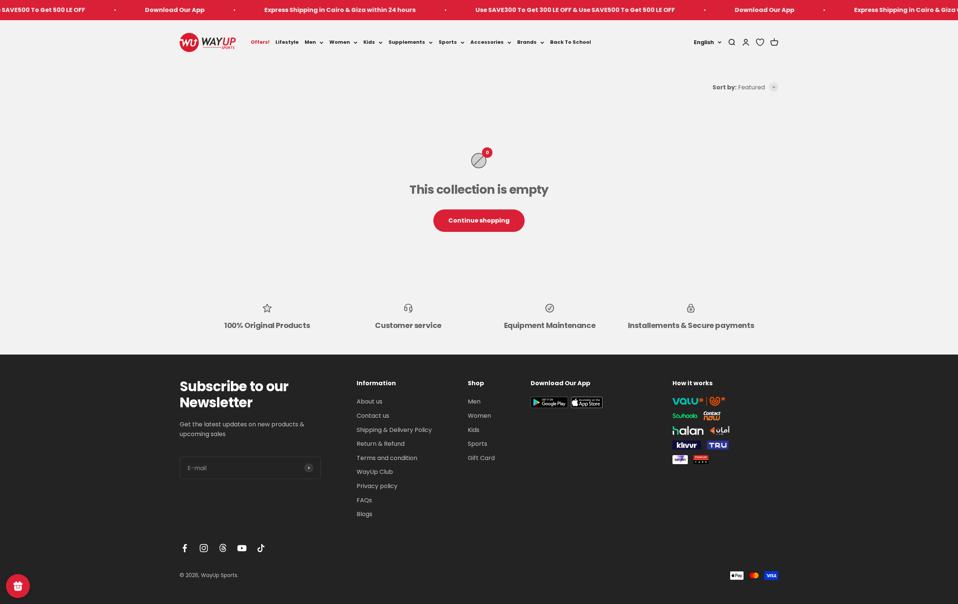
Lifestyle (287, 42)
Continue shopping (479, 220)
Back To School (570, 42)
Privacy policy (377, 486)
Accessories (487, 42)
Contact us (373, 415)
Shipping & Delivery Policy (394, 430)
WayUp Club (375, 471)
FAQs (364, 500)
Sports (448, 42)
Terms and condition (387, 458)
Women (339, 42)
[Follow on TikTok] (261, 548)
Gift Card (481, 458)
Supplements (406, 42)
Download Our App (150, 10)
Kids (369, 42)
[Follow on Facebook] (185, 548)
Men (310, 42)
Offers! (260, 42)
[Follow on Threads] (223, 548)
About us (369, 401)
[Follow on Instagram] (204, 548)
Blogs (364, 514)
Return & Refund (381, 443)
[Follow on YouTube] (242, 548)
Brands (527, 42)
